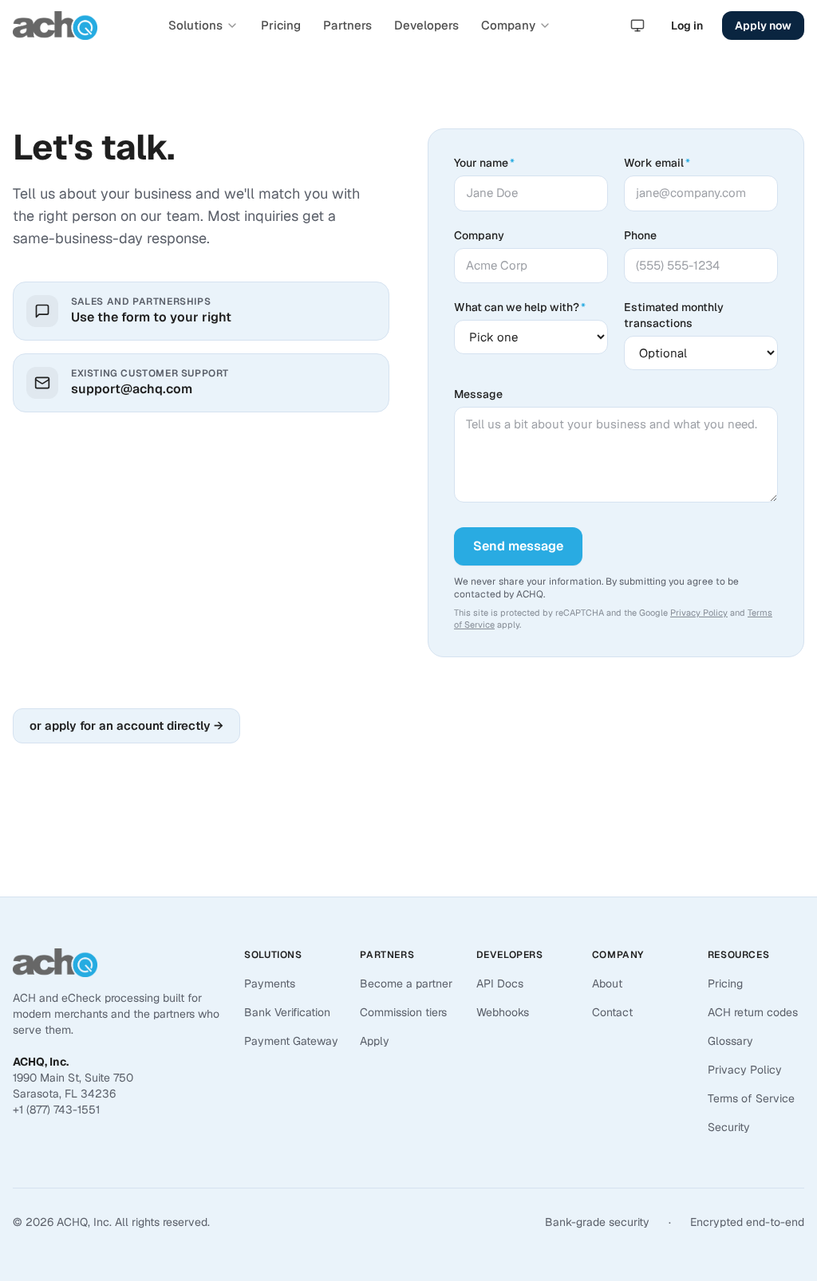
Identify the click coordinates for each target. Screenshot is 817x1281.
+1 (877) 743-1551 (56, 1109)
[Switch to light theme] (637, 25)
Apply (374, 1041)
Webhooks (502, 1012)
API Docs (499, 983)
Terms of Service (751, 1098)
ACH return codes (753, 1012)
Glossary (730, 1041)
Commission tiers (403, 1012)
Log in (687, 25)
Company (508, 25)
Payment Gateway (291, 1041)
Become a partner (406, 983)
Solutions (195, 25)
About (607, 983)
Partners (347, 25)
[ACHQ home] (55, 25)
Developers (426, 25)
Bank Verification (287, 1012)
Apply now (763, 25)
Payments (269, 983)
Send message (518, 546)
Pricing (281, 25)
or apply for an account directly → (126, 725)
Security (729, 1127)
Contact (612, 1012)
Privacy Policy (699, 612)
